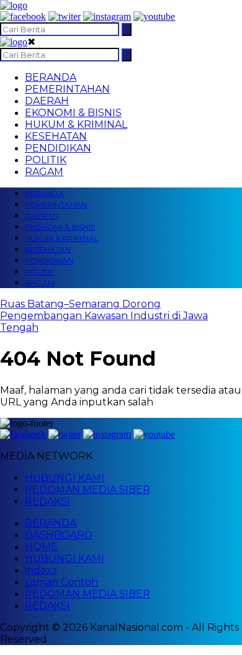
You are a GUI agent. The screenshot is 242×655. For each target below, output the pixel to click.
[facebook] (23, 16)
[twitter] (64, 16)
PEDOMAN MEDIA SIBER (87, 489)
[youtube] (154, 16)
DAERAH (47, 101)
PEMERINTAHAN (67, 89)
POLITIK (45, 160)
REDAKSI (47, 501)
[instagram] (107, 16)
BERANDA (50, 77)
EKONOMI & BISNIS (73, 113)
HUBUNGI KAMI (64, 478)
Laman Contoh (61, 582)
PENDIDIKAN (58, 148)
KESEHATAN (56, 136)
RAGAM (44, 172)
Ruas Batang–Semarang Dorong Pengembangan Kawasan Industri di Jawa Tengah (104, 315)
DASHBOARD (58, 535)
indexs (40, 570)
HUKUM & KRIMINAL (76, 124)
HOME (41, 547)
